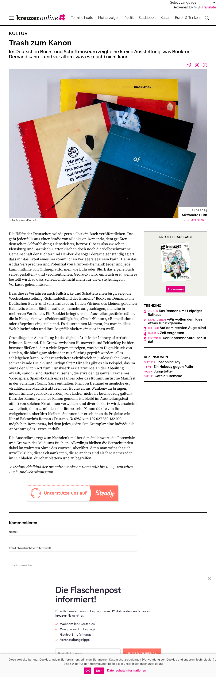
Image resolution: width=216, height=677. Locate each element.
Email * (30, 548)
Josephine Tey (162, 362)
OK (87, 670)
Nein (99, 670)
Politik (129, 18)
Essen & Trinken (187, 18)
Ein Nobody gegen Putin (168, 367)
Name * (13, 531)
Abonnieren (176, 289)
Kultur (165, 18)
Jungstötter (158, 371)
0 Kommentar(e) (195, 220)
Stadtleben (147, 18)
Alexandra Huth (194, 215)
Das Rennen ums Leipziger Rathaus (175, 313)
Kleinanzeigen (108, 18)
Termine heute (82, 18)
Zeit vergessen (166, 333)
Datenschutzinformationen (126, 670)
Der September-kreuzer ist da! (177, 340)
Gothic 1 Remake (163, 376)
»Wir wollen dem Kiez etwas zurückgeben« (175, 321)
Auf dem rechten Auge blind (177, 328)
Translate (209, 7)
